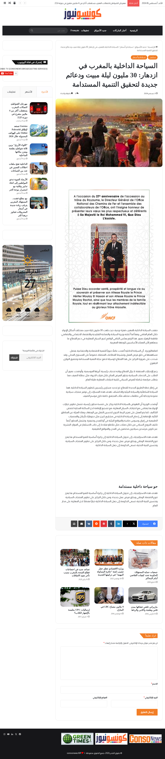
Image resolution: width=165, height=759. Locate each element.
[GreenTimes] (77, 744)
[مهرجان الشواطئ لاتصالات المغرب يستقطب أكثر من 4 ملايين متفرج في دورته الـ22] (39, 108)
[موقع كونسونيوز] (82, 14)
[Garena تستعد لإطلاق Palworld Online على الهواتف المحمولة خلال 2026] (39, 130)
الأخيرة (44, 91)
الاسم (154, 684)
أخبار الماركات (119, 30)
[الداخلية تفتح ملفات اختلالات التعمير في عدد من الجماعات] (39, 168)
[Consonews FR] (145, 742)
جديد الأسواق (100, 30)
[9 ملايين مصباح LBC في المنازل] (109, 595)
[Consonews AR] (111, 744)
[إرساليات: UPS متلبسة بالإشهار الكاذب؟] (75, 597)
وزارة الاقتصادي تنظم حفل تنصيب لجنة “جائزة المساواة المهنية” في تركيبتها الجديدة (110, 571)
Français (75, 30)
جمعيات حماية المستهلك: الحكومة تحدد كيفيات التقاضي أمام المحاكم (144, 575)
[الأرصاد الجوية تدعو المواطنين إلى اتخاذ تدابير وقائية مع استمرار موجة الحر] (39, 184)
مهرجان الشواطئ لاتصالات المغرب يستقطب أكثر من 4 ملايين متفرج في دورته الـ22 (90, 3)
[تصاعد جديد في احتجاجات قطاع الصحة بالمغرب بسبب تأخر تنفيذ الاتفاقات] (75, 557)
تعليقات (11, 91)
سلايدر (153, 57)
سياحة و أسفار (126, 47)
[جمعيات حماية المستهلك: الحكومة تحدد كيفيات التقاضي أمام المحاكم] (143, 559)
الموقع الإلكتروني (100, 697)
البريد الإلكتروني (151, 697)
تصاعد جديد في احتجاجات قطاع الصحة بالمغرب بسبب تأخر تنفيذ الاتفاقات (77, 572)
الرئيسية (134, 30)
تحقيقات (85, 30)
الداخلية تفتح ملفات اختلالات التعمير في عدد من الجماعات (18, 167)
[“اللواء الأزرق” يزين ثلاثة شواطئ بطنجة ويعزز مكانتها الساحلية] (39, 149)
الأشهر (28, 91)
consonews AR (74, 753)
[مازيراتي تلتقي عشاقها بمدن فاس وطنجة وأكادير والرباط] (143, 595)
